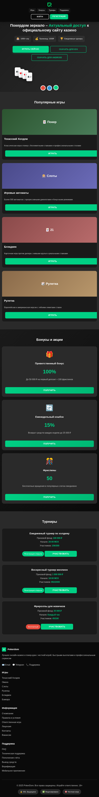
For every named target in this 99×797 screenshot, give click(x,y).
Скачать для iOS (68, 49)
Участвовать (60, 554)
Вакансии (6, 735)
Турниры (52, 10)
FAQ (4, 749)
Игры (32, 10)
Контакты (6, 731)
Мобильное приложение (13, 771)
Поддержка (64, 10)
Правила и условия (11, 718)
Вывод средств (9, 762)
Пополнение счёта (11, 758)
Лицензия (6, 726)
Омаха (5, 682)
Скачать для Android (49, 57)
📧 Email (6, 665)
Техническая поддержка (13, 753)
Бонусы (42, 10)
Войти (40, 17)
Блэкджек (6, 695)
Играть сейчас (30, 49)
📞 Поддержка (33, 665)
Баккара (6, 699)
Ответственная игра (11, 722)
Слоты (5, 686)
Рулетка (6, 691)
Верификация (8, 766)
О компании (7, 713)
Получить (49, 390)
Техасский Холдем (11, 678)
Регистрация (59, 16)
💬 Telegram (18, 665)
